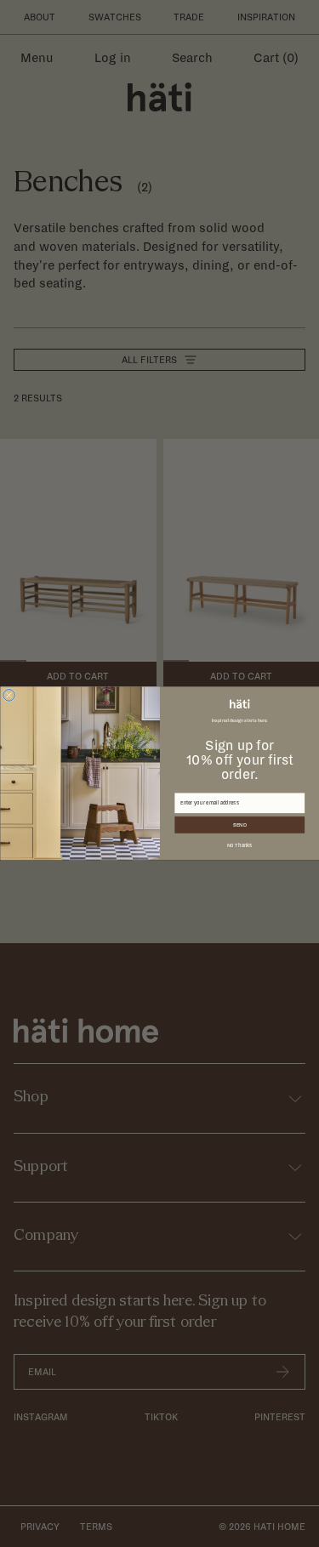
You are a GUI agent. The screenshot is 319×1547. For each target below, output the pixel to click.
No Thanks (239, 845)
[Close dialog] (8, 696)
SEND (239, 825)
